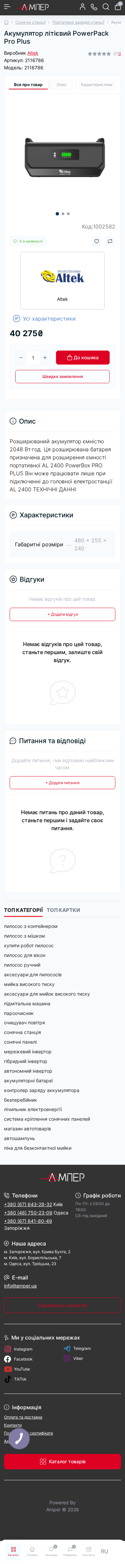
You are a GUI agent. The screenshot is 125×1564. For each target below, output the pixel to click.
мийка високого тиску (29, 984)
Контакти (13, 1425)
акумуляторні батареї (28, 1080)
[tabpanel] (62, 152)
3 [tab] (68, 213)
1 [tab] (57, 213)
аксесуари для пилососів (33, 974)
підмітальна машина (27, 1003)
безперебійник (20, 1100)
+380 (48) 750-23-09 (28, 1212)
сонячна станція (22, 1032)
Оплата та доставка (23, 1417)
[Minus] (21, 357)
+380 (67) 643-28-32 (28, 1204)
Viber (78, 1358)
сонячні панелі (20, 1042)
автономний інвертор (28, 1071)
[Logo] (32, 7)
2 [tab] (63, 213)
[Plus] (45, 357)
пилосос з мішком (24, 936)
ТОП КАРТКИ (63, 910)
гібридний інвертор (25, 1061)
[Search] (106, 6)
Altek (32, 53)
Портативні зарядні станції (78, 22)
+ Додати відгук (62, 614)
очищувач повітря (24, 1022)
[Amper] (62, 1177)
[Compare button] (110, 241)
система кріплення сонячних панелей (47, 1119)
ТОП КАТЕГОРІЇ (23, 910)
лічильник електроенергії (33, 1109)
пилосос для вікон (24, 955)
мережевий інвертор (28, 1051)
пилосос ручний (22, 965)
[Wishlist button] (96, 241)
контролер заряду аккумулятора (41, 1090)
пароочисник (19, 1013)
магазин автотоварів (27, 1128)
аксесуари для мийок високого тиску (47, 994)
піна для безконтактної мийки (37, 1148)
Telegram (82, 1348)
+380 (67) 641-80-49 (28, 1221)
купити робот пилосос (29, 945)
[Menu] (7, 6)
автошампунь (19, 1138)
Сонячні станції (30, 22)
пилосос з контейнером (31, 926)
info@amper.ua (20, 1285)
